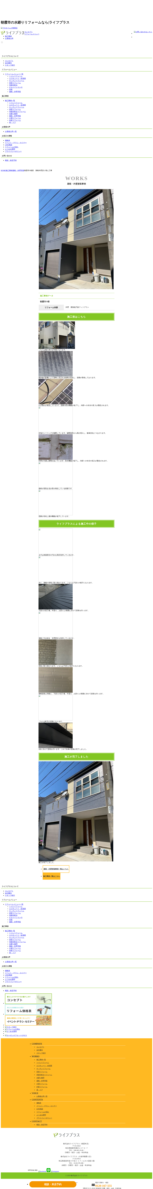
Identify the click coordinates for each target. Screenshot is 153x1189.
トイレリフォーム (15, 76)
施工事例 (8, 36)
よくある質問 (41, 1115)
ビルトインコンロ (15, 87)
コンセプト (28, 32)
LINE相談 (39, 1109)
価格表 (38, 1103)
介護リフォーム (15, 118)
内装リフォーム (15, 120)
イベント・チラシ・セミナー (46, 1106)
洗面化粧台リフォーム (17, 111)
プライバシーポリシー (44, 1118)
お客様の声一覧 (41, 1096)
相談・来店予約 (41, 1124)
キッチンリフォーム (16, 81)
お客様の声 (9, 38)
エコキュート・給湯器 (17, 78)
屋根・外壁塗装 (15, 92)
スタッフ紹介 (41, 1053)
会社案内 (39, 1050)
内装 (10, 89)
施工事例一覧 (41, 1060)
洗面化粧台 (13, 85)
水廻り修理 (13, 114)
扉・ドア (12, 122)
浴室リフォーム (15, 83)
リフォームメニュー (31, 34)
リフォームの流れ (42, 1112)
